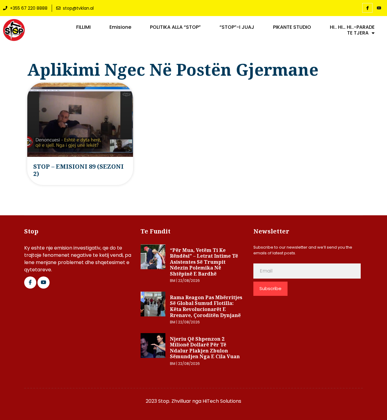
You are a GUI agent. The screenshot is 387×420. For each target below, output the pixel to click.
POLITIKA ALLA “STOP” (175, 27)
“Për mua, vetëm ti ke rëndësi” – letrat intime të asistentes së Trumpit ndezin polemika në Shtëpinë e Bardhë (204, 262)
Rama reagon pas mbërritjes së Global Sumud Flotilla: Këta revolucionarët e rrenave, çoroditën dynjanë (206, 306)
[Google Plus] (43, 282)
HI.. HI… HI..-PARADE (352, 27)
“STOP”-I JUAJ (237, 27)
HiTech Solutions (222, 401)
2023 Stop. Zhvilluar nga (174, 401)
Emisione (120, 27)
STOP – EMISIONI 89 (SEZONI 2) (78, 170)
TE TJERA (358, 33)
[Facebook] (367, 8)
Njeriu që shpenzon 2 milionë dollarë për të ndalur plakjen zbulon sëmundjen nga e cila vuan (205, 348)
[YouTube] (379, 8)
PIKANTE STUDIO (292, 27)
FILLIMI (83, 27)
